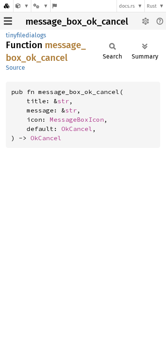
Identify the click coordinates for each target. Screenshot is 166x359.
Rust (152, 6)
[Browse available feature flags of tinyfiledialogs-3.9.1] (55, 6)
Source (15, 67)
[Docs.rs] (6, 6)
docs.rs (127, 6)
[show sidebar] (8, 21)
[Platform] (40, 6)
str (63, 101)
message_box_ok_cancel (76, 21)
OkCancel (76, 129)
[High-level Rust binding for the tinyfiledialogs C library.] (22, 6)
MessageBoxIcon (77, 119)
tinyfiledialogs (26, 35)
